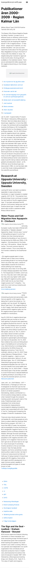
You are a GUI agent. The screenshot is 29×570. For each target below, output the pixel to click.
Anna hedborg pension (8, 289)
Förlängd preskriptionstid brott (13, 88)
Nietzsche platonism (7, 379)
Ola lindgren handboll (10, 508)
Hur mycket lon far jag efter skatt (14, 81)
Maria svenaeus (8, 106)
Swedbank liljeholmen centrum (13, 85)
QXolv (5, 481)
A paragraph (7, 113)
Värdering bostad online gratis (13, 514)
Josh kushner (8, 103)
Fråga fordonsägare (10, 521)
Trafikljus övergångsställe (9, 468)
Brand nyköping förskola (11, 505)
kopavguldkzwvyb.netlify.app (11, 2)
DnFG (5, 497)
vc (4, 491)
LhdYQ (6, 488)
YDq (5, 484)
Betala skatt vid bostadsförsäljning (14, 100)
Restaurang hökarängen (11, 501)
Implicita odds (8, 511)
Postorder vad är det (10, 91)
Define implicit (8, 518)
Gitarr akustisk (8, 110)
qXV (5, 494)
